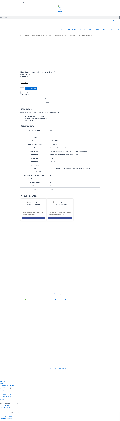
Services (67, 29)
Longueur (23, 78)
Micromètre (39, 35)
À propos (90, 29)
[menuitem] (118, 29)
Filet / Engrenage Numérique (59, 35)
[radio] (24, 82)
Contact (112, 29)
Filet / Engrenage (47, 35)
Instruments (32, 35)
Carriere (97, 29)
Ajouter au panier (31, 88)
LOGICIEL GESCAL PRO (78, 29)
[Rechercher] (119, 17)
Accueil (22, 35)
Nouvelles (104, 29)
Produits (60, 29)
